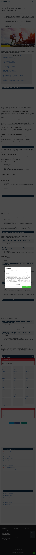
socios (12, 270)
